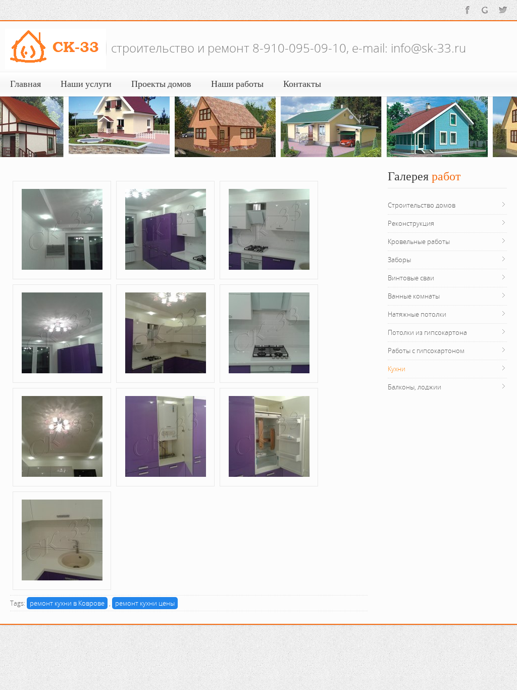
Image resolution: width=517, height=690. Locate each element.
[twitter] (503, 10)
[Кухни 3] (62, 228)
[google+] (485, 10)
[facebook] (467, 10)
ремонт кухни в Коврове (67, 603)
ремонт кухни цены (145, 603)
